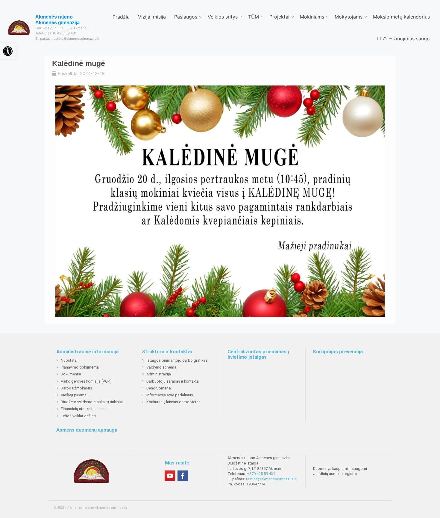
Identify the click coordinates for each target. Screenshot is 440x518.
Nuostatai (69, 360)
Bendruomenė (158, 388)
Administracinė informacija (87, 351)
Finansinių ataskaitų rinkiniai (84, 409)
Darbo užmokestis (76, 388)
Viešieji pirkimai (74, 395)
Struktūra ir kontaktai (167, 351)
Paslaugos (185, 17)
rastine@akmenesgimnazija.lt (271, 479)
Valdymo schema (161, 367)
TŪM (253, 17)
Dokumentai (71, 374)
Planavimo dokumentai (80, 367)
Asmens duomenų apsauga (86, 430)
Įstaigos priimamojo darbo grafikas (176, 360)
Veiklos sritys (223, 17)
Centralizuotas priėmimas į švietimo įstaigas (258, 354)
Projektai (279, 17)
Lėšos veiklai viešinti (78, 416)
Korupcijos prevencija (338, 351)
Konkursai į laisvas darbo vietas (173, 402)
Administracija (158, 374)
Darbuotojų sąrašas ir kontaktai (173, 381)
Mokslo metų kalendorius (401, 17)
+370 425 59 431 (261, 473)
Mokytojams (348, 17)
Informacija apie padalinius (169, 395)
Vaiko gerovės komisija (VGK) (86, 381)
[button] (8, 51)
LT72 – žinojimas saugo (403, 39)
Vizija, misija (152, 17)
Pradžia (121, 17)
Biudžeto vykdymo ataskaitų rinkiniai (92, 402)
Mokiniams (312, 17)
